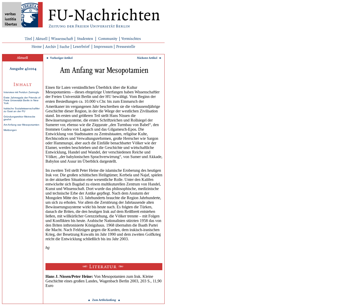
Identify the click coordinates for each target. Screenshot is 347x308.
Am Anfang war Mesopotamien (21, 124)
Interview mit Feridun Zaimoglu (21, 92)
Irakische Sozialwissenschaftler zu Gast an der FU (22, 110)
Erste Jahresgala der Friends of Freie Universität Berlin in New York (22, 100)
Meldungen (10, 130)
